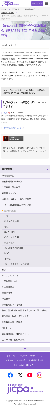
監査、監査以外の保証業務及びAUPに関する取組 (24, 310)
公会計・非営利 (7, 13)
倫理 (6, 227)
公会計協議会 (8, 287)
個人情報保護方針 (36, 360)
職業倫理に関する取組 (12, 305)
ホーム (4, 9)
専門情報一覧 (8, 176)
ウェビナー (7, 299)
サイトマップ (12, 356)
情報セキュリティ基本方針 (16, 360)
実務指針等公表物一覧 (12, 181)
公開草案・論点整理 (11, 187)
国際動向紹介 (30, 9)
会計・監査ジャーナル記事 (16, 264)
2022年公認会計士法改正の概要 (16, 199)
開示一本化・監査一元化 (13, 340)
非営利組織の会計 (10, 281)
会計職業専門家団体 (13, 248)
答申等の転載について (12, 128)
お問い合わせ (19, 365)
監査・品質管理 (11, 221)
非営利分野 (7, 293)
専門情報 (15, 9)
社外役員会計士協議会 (12, 322)
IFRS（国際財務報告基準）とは (16, 205)
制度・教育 (9, 243)
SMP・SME (9, 232)
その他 (7, 259)
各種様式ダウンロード (12, 193)
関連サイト (30, 365)
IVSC (6, 253)
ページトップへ (4, 347)
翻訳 (4, 270)
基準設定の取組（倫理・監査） (16, 316)
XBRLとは (7, 328)
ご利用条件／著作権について (30, 356)
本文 (5, 113)
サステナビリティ (10, 275)
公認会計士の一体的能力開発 (15, 334)
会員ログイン (37, 3)
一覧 (6, 216)
